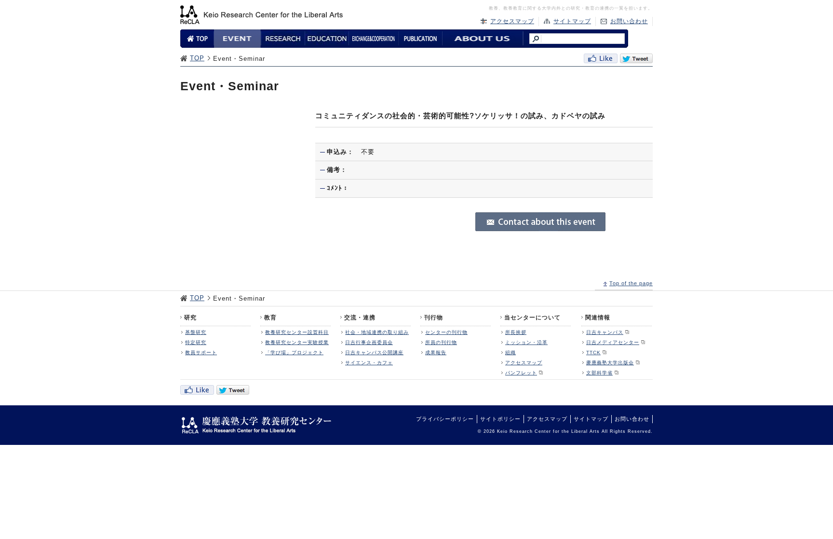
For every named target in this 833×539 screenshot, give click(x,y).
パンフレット (521, 372)
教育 (270, 317)
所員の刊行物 (441, 342)
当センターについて (532, 317)
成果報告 (435, 352)
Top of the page (631, 283)
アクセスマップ (512, 21)
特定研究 (195, 342)
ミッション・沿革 (526, 342)
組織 (510, 352)
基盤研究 (195, 332)
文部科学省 (599, 372)
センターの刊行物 (446, 332)
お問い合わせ (629, 21)
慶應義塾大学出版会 (610, 362)
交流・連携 (360, 317)
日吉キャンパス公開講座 (374, 352)
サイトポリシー (500, 419)
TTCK (593, 352)
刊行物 (433, 317)
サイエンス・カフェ (369, 362)
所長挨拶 (515, 332)
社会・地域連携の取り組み (377, 332)
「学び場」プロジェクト (294, 352)
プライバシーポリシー (445, 419)
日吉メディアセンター (612, 342)
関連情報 (597, 317)
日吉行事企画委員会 (369, 342)
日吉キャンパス (604, 332)
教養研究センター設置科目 (297, 332)
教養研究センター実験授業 (297, 342)
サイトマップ (572, 21)
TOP (197, 58)
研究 (190, 317)
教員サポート (201, 352)
